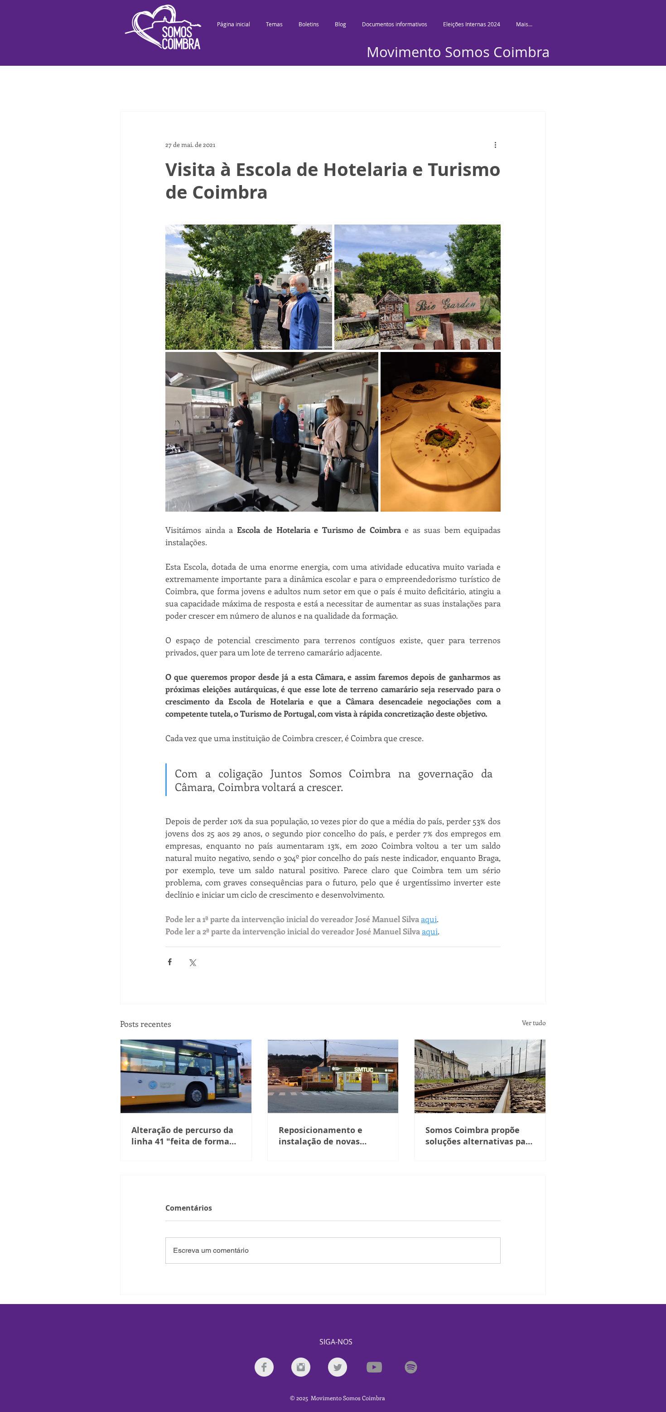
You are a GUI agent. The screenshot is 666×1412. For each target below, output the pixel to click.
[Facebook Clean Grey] (264, 1367)
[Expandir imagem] (248, 287)
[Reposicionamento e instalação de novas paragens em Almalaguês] (333, 1076)
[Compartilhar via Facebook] (169, 962)
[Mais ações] (495, 144)
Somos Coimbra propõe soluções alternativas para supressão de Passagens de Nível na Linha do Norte (479, 1135)
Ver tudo (534, 1022)
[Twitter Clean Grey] (337, 1367)
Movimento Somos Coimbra (458, 52)
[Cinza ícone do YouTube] (374, 1367)
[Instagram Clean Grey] (300, 1367)
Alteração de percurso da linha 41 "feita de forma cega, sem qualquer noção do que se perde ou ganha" (184, 1135)
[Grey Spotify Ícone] (410, 1367)
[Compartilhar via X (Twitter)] (192, 962)
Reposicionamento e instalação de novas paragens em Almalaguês (330, 1135)
